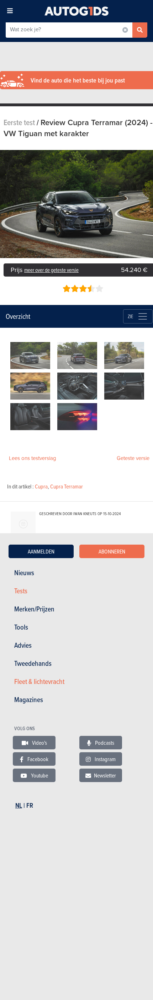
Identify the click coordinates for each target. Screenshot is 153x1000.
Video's (39, 743)
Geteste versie (133, 458)
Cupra (41, 486)
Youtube (39, 775)
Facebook (37, 759)
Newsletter (105, 775)
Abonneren (112, 551)
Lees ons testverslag (32, 458)
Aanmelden (41, 551)
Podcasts (104, 743)
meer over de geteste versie (51, 270)
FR (29, 805)
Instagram (105, 759)
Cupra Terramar (66, 486)
